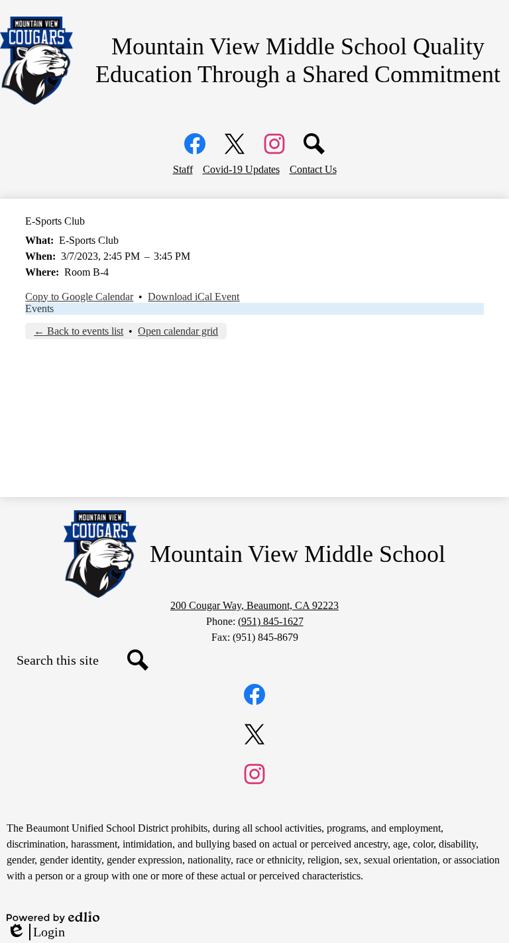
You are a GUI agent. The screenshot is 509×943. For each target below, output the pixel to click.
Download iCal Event (193, 296)
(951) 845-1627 (271, 621)
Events (39, 308)
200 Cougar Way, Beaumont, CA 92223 (254, 605)
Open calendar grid (178, 331)
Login (36, 932)
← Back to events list (78, 331)
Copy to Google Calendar (79, 296)
